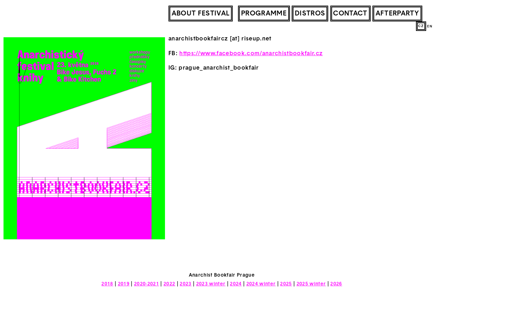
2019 (124, 284)
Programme (264, 14)
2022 (169, 284)
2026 (336, 284)
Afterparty (397, 14)
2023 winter (211, 284)
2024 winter (261, 284)
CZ (421, 26)
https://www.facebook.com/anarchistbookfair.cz (251, 54)
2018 (107, 284)
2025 (286, 284)
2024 (236, 284)
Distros (310, 14)
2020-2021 (146, 284)
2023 (185, 284)
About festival (201, 14)
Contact (350, 14)
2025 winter (311, 284)
